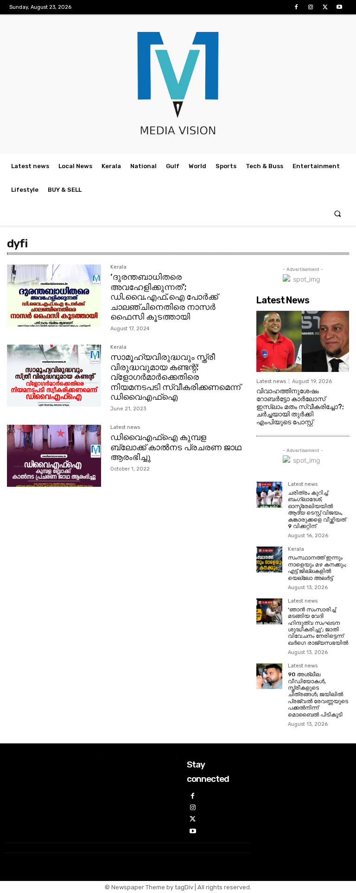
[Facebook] (296, 7)
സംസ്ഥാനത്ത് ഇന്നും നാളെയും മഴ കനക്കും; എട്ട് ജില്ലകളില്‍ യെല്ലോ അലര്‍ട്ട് (317, 567)
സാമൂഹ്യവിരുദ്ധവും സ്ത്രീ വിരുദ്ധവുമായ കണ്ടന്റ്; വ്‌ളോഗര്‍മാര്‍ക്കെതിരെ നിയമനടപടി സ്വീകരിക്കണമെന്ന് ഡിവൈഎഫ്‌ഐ (175, 377)
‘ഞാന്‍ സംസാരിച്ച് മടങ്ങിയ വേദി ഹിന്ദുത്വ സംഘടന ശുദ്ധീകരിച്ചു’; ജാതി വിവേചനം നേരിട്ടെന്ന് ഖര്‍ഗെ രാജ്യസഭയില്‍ (318, 626)
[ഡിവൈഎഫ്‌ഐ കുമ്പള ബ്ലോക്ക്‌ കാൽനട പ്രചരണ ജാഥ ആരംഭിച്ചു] (54, 456)
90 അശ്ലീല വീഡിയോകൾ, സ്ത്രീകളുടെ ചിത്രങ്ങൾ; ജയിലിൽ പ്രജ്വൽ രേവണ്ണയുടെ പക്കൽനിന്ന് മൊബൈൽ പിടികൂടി (318, 694)
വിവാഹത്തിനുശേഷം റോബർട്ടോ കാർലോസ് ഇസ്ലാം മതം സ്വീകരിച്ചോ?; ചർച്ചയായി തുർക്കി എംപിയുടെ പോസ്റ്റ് (300, 406)
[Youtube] (339, 7)
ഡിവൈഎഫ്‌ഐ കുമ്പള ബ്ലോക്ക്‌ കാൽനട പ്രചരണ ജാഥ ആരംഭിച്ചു (176, 447)
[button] (338, 214)
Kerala (118, 267)
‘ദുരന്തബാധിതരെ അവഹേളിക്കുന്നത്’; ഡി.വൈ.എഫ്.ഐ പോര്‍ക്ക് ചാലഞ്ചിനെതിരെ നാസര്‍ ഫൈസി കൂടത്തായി (164, 297)
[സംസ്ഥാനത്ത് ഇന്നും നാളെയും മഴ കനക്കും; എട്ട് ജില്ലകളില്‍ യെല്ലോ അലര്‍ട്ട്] (269, 559)
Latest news (125, 427)
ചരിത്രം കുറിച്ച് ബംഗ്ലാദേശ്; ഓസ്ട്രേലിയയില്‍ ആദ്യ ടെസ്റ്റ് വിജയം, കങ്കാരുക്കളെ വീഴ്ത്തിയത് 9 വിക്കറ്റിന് (317, 509)
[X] (325, 7)
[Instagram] (310, 7)
